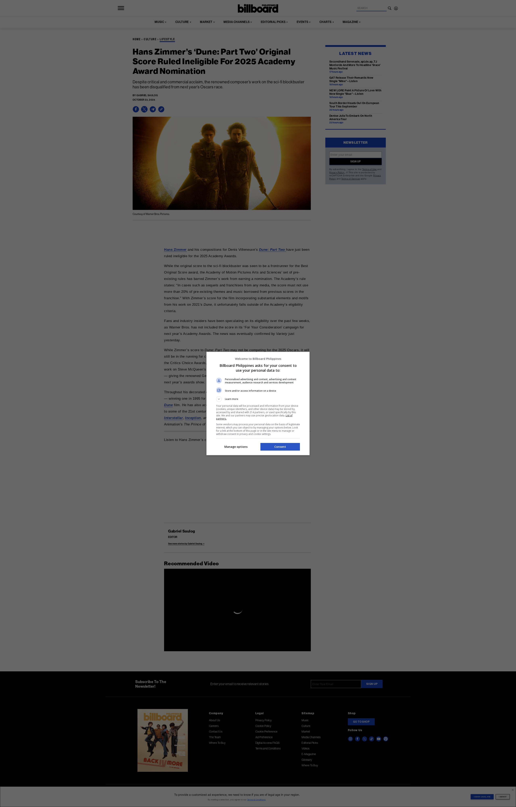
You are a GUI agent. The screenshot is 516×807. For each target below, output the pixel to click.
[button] (258, 399)
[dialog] (258, 403)
